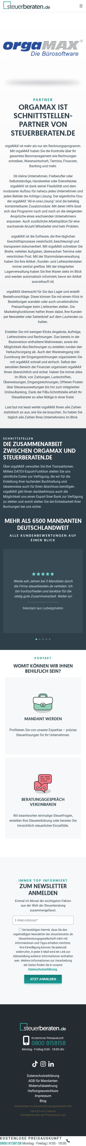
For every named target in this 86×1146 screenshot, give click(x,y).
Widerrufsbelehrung (43, 1086)
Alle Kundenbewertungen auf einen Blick (43, 537)
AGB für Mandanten (43, 1081)
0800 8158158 (11, 1143)
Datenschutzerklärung (42, 969)
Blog (43, 1101)
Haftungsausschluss (43, 1091)
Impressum (43, 1096)
